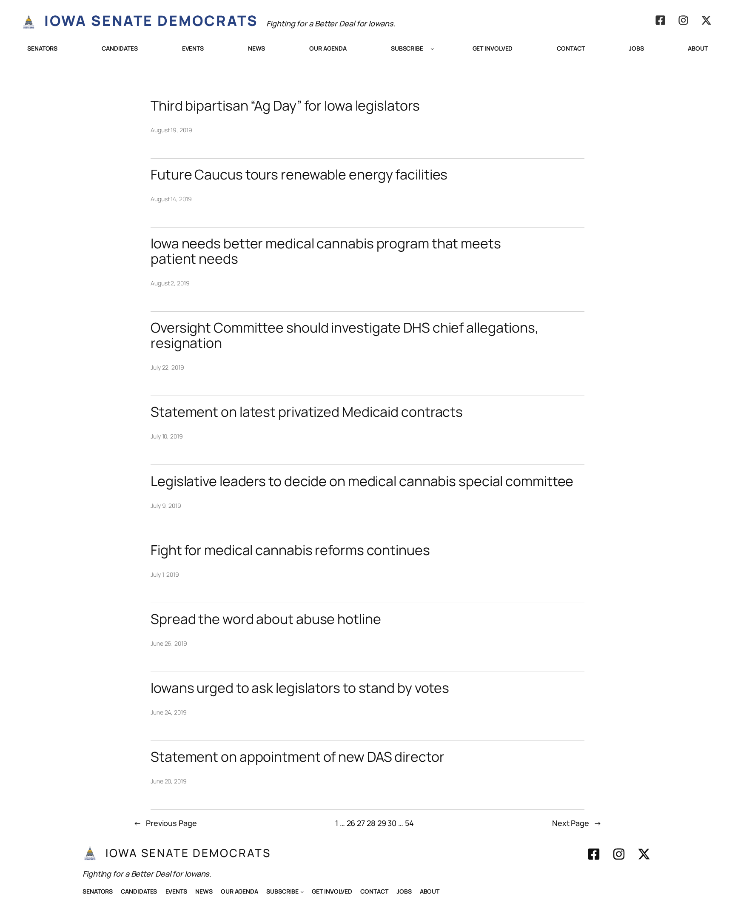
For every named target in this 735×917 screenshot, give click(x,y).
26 (351, 823)
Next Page (576, 823)
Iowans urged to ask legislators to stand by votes (300, 687)
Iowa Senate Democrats (151, 20)
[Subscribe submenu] (432, 48)
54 (409, 823)
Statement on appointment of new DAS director (297, 756)
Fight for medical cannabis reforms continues (290, 550)
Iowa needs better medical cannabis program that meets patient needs (326, 251)
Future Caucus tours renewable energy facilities (299, 174)
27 (361, 823)
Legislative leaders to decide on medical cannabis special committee (362, 481)
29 (381, 823)
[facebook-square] (660, 20)
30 (391, 823)
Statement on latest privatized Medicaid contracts (307, 411)
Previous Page (165, 823)
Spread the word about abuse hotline (266, 619)
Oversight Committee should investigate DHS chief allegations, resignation (345, 335)
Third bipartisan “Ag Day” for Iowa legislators (285, 105)
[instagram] (683, 20)
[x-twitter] (706, 20)
